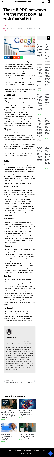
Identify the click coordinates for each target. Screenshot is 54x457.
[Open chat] (50, 453)
